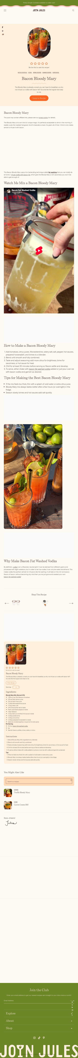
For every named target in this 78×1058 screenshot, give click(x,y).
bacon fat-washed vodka (20, 726)
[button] (31, 63)
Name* (9, 916)
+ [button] (18, 687)
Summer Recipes (46, 72)
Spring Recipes (37, 72)
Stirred (16, 789)
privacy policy (43, 117)
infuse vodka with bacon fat (20, 175)
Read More (28, 869)
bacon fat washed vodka (39, 369)
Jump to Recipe (39, 98)
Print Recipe (11, 683)
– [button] (13, 687)
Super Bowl (56, 72)
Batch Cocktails (22, 72)
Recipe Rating (13, 940)
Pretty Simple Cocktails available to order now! (39, 3)
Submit (72, 1001)
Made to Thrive (51, 1054)
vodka (15, 567)
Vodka (30, 72)
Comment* (11, 949)
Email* (9, 928)
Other (15, 802)
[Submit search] (71, 780)
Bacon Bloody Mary (39, 78)
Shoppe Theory (42, 1054)
